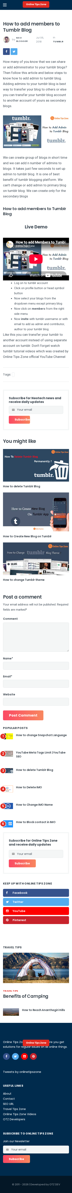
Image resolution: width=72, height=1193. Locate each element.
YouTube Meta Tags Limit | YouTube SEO (40, 754)
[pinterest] (33, 1056)
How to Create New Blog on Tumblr (27, 536)
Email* (7, 676)
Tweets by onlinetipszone (22, 1072)
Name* (8, 658)
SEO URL (8, 1104)
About (7, 1094)
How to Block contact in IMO (36, 822)
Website (9, 694)
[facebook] (6, 51)
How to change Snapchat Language (41, 735)
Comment (10, 619)
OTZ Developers (14, 1119)
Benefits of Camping (25, 996)
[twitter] (14, 51)
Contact (9, 1099)
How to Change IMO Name (34, 805)
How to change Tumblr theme (24, 580)
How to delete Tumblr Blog (21, 486)
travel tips (10, 990)
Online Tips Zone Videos (19, 1114)
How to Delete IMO (29, 787)
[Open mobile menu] (5, 5)
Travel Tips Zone (14, 1109)
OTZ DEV (54, 1184)
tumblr (58, 41)
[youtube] (24, 1056)
